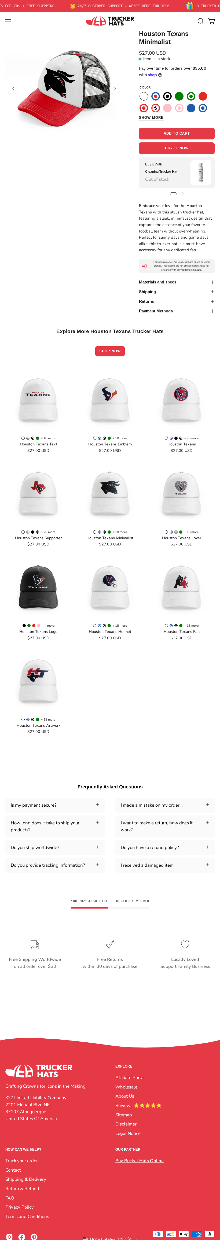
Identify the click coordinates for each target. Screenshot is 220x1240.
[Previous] (13, 88)
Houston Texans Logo (38, 631)
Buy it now (177, 148)
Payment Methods (156, 311)
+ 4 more (48, 625)
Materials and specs (157, 282)
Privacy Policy (19, 1207)
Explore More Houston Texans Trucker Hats (110, 331)
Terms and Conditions (27, 1216)
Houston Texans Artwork (38, 725)
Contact (13, 1170)
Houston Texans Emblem (110, 444)
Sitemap (123, 1115)
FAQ (9, 1198)
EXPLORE (123, 1066)
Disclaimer (126, 1124)
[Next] (114, 88)
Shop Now (110, 351)
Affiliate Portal (130, 1078)
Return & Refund (22, 1189)
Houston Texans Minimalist (109, 538)
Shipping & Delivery (25, 1179)
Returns (146, 301)
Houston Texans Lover (181, 538)
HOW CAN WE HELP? (23, 1149)
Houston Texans (181, 444)
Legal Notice (128, 1133)
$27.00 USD (38, 450)
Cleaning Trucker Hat (161, 172)
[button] (200, 21)
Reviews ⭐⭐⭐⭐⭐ (138, 1105)
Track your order (21, 1161)
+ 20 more (191, 438)
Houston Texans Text (38, 444)
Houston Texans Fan (182, 631)
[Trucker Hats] (110, 21)
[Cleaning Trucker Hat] (200, 172)
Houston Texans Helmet (110, 631)
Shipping (147, 291)
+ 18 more (48, 438)
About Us (124, 1096)
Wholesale (126, 1087)
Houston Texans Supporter (38, 538)
